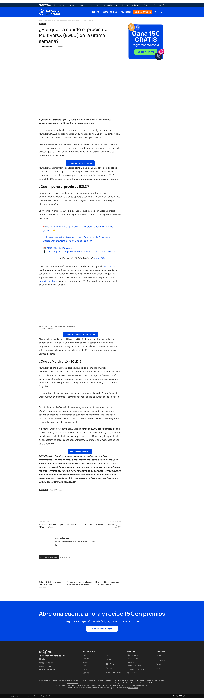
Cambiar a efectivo (134, 666)
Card (85, 669)
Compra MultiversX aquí (80, 451)
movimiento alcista (48, 281)
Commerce (87, 673)
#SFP (77, 251)
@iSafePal (86, 237)
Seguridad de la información (51, 696)
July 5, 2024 (99, 258)
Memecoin (108, 5)
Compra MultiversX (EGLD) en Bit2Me (80, 334)
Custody (109, 668)
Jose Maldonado (47, 46)
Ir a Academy (131, 673)
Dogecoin (83, 5)
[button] (155, 12)
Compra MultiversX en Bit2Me (80, 163)
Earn (84, 666)
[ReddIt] (63, 53)
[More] (79, 53)
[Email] (68, 53)
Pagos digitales (122, 5)
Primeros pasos (132, 655)
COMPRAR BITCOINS (142, 12)
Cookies (37, 696)
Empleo (158, 672)
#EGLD (84, 251)
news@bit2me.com (46, 663)
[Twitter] (46, 53)
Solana (146, 5)
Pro (107, 656)
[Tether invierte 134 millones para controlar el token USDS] (52, 571)
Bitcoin (72, 5)
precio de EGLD (109, 266)
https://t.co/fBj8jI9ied (63, 251)
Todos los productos (113, 672)
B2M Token (110, 664)
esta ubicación (133, 688)
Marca (158, 668)
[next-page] (44, 588)
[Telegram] (74, 53)
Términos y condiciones (14, 696)
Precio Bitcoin (132, 662)
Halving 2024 (125, 12)
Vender (85, 662)
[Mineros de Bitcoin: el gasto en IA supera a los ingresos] (108, 571)
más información (72, 683)
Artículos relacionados (48, 557)
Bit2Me (62, 5)
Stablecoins (158, 5)
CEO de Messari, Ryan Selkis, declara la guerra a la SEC (102, 525)
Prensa (158, 664)
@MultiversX (75, 226)
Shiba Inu (135, 5)
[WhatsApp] (52, 53)
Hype (51, 490)
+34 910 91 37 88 (45, 666)
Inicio (40, 20)
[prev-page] (40, 588)
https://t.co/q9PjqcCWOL (59, 247)
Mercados (48, 20)
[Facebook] (41, 53)
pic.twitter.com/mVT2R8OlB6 (102, 251)
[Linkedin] (57, 53)
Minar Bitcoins (132, 659)
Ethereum (95, 5)
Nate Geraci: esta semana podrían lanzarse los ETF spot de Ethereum (58, 525)
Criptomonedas (109, 12)
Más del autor (65, 557)
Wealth (108, 660)
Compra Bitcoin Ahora (102, 628)
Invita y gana (160, 660)
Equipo (158, 656)
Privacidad (28, 696)
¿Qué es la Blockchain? (135, 669)
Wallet (85, 655)
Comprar (86, 659)
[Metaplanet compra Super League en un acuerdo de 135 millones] (80, 571)
